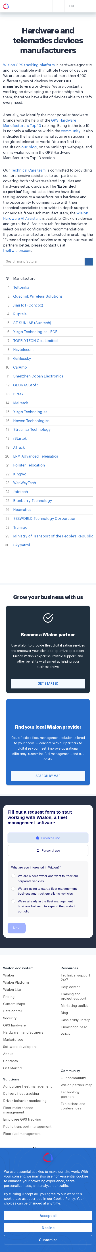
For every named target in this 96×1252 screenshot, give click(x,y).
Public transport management (27, 1126)
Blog (64, 1013)
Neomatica (22, 510)
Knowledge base (74, 1027)
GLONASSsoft (25, 385)
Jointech (20, 492)
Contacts (10, 1061)
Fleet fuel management (22, 1134)
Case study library (75, 1020)
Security (10, 1018)
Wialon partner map (76, 1085)
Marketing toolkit (74, 1005)
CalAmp (20, 367)
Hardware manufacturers (23, 1032)
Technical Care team (28, 170)
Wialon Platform (16, 982)
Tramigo (20, 527)
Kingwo (19, 474)
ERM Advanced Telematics (35, 456)
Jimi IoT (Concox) (28, 305)
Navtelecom (23, 350)
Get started (48, 683)
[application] (48, 1200)
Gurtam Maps (14, 1004)
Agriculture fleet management (27, 1086)
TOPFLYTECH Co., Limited (35, 341)
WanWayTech (24, 483)
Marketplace (13, 1039)
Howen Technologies (31, 421)
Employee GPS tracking (22, 1119)
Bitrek (18, 394)
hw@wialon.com (17, 251)
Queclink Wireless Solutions (38, 296)
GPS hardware (14, 1025)
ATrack (19, 447)
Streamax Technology (32, 429)
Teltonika (21, 287)
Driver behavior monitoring (24, 1101)
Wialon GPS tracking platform (29, 65)
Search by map (48, 776)
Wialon (8, 975)
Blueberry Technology (32, 501)
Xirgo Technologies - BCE (35, 332)
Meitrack (20, 403)
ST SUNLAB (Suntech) (32, 323)
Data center (12, 1011)
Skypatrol (21, 545)
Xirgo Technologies (30, 412)
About (8, 1054)
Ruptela (20, 314)
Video (65, 1034)
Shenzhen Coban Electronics (38, 376)
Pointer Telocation (29, 465)
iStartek (20, 438)
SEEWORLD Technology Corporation (44, 518)
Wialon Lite (12, 989)
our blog (29, 147)
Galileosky (22, 359)
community (71, 131)
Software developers (20, 1047)
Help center (70, 987)
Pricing (9, 997)
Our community (73, 1078)
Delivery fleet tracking (21, 1093)
